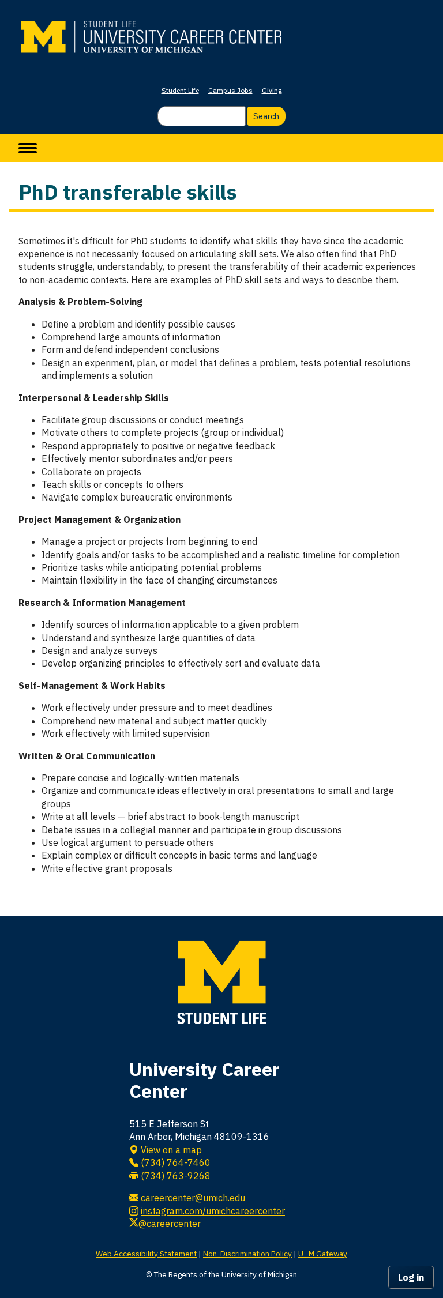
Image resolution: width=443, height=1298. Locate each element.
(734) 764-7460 (176, 1162)
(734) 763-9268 (176, 1176)
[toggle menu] (27, 148)
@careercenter (169, 1223)
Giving (272, 90)
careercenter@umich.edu (193, 1197)
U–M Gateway (322, 1253)
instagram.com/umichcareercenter (213, 1211)
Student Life (180, 90)
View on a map (171, 1150)
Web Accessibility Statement (146, 1253)
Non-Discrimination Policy (247, 1253)
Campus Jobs (230, 90)
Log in (411, 1277)
